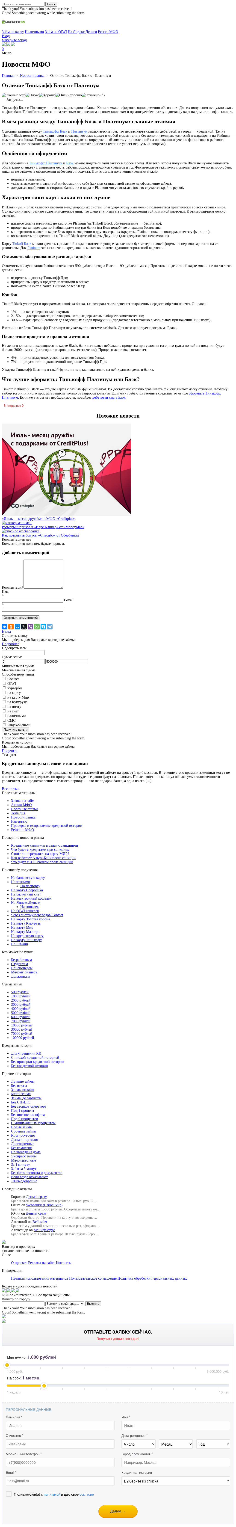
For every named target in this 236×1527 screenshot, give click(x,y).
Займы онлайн (22, 1090)
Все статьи (10, 789)
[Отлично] (91, 95)
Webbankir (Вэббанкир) (44, 1205)
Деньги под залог (24, 1140)
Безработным (21, 960)
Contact (13, 679)
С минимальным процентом (33, 1123)
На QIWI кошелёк (25, 911)
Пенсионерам (21, 968)
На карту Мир (22, 927)
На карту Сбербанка (27, 890)
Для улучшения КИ (26, 1053)
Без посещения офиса (28, 1115)
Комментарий (13, 587)
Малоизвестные (23, 1160)
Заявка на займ (22, 801)
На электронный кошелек (31, 898)
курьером (14, 688)
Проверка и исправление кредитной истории (46, 825)
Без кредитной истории (29, 1066)
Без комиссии (21, 1148)
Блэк (70, 163)
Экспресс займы (24, 1156)
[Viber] (30, 626)
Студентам (19, 964)
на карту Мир (18, 697)
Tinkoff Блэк (21, 244)
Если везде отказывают (29, 1177)
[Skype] (43, 626)
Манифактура (44, 1230)
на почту (14, 707)
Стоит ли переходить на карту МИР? (40, 854)
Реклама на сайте (41, 1263)
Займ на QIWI (56, 32)
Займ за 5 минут (23, 1169)
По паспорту (30, 886)
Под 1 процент (22, 1110)
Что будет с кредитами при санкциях (40, 849)
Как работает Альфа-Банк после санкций (43, 858)
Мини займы (21, 1094)
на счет (13, 711)
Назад (6, 631)
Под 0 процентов (24, 1119)
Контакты (63, 1263)
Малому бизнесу (24, 972)
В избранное (14, 405)
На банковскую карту (28, 878)
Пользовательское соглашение (93, 1278)
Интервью (19, 821)
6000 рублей (20, 1017)
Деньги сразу (36, 1197)
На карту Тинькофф (26, 940)
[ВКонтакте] (4, 626)
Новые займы (21, 1127)
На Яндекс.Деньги (82, 32)
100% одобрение (24, 1181)
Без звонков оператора (28, 1106)
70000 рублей (21, 1033)
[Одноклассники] (11, 626)
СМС (11, 720)
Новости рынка (23, 817)
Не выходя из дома (26, 1152)
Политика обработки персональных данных (152, 1278)
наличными (16, 716)
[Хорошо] (47, 95)
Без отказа (19, 1086)
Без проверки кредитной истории (37, 1062)
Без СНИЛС (20, 1102)
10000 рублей (21, 1025)
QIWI (11, 683)
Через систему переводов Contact (37, 915)
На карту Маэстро (25, 932)
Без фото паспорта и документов (36, 1173)
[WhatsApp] (37, 626)
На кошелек (29, 907)
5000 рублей (20, 1013)
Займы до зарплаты (26, 1098)
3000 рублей (20, 1004)
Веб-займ (39, 1222)
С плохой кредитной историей (35, 1057)
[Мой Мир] (17, 626)
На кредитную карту (27, 936)
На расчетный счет (26, 894)
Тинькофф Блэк (55, 131)
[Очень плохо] (14, 95)
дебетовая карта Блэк (109, 397)
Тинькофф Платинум (45, 163)
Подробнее (10, 644)
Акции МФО (21, 805)
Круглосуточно (23, 1135)
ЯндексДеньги (18, 725)
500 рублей (20, 992)
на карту (14, 693)
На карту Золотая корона (30, 919)
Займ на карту (13, 32)
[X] (24, 626)
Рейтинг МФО (22, 830)
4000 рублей (20, 1009)
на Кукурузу (17, 702)
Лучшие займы (23, 1081)
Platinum (33, 248)
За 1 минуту (20, 1164)
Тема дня (18, 813)
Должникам (20, 976)
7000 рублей (20, 1021)
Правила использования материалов (39, 1278)
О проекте (19, 1263)
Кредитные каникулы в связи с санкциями (44, 845)
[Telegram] (50, 626)
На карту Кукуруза (26, 923)
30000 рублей (21, 1029)
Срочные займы (23, 1131)
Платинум (79, 131)
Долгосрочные (22, 1144)
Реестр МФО (108, 32)
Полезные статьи (24, 809)
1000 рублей (20, 996)
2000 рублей (20, 1000)
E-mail (69, 600)
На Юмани (19, 944)
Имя (5, 591)
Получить (9, 751)
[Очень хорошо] (69, 95)
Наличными (34, 32)
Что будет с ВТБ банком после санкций (42, 862)
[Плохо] (32, 95)
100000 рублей (22, 1038)
